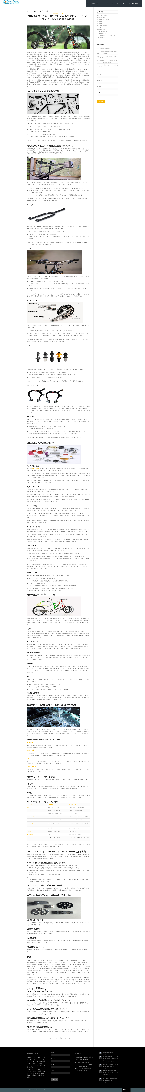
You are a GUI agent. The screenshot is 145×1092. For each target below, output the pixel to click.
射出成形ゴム (101, 21)
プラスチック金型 (102, 33)
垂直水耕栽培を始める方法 (103, 48)
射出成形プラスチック (103, 19)
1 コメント (57, 1038)
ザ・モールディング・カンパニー (106, 35)
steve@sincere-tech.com (86, 1068)
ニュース (99, 27)
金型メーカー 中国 (102, 25)
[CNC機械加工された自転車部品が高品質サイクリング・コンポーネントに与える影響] (58, 37)
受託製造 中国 (101, 17)
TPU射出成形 (101, 37)
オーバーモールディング (104, 31)
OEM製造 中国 (101, 29)
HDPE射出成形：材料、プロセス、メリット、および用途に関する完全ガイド (110, 1072)
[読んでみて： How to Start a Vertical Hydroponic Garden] (100, 1053)
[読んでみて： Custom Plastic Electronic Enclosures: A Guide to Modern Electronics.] (100, 1065)
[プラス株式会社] (11, 3)
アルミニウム (35, 468)
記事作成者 (67, 1038)
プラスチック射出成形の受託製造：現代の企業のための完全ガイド (110, 1058)
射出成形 (99, 23)
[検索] (140, 3)
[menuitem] (88, 3)
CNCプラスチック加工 (58, 13)
